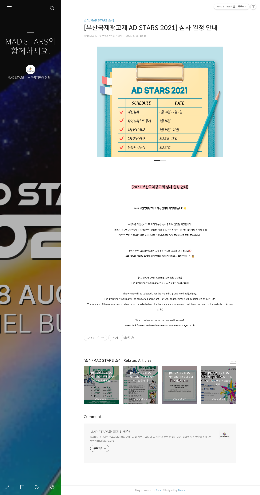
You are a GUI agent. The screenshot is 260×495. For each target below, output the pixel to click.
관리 (53, 487)
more (233, 361)
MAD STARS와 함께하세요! (30, 46)
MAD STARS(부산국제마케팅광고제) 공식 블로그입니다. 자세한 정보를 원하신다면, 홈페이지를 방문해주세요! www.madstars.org (150, 438)
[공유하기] (98, 338)
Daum (159, 490)
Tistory (181, 490)
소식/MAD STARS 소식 (99, 20)
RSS (38, 487)
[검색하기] (52, 8)
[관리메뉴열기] (253, 7)
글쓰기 (8, 487)
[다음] (217, 103)
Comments (93, 416)
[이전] (102, 103)
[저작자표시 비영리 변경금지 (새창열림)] (129, 337)
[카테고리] (9, 8)
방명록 (23, 487)
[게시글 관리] (102, 338)
